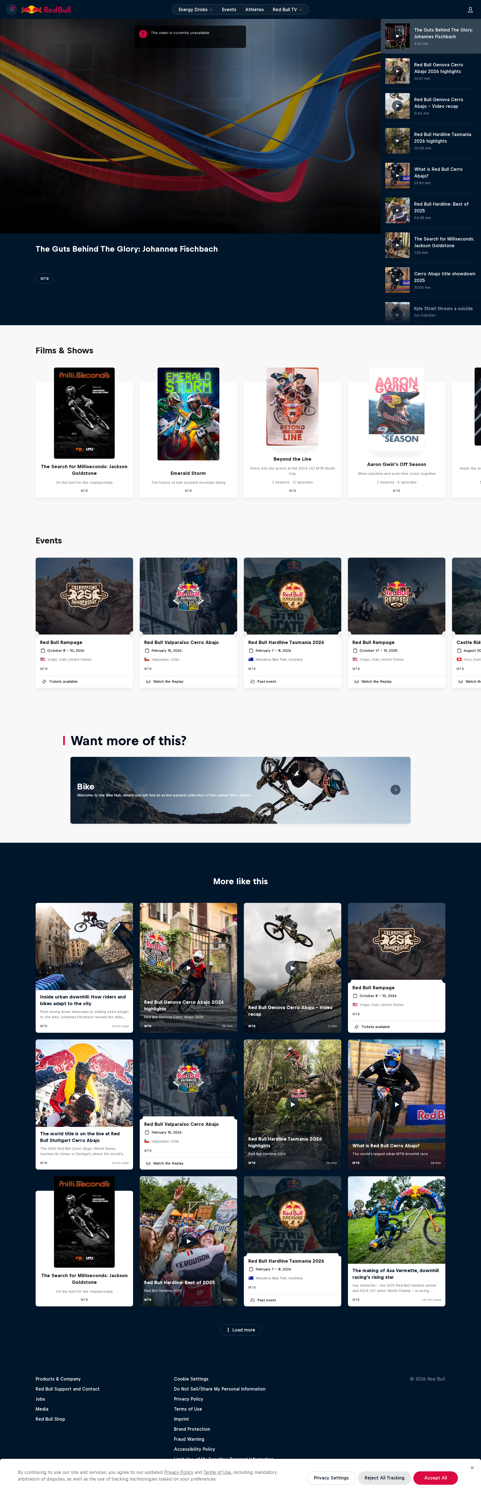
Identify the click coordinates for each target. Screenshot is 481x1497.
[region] (240, 1478)
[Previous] (6, 432)
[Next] (474, 432)
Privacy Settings (331, 1477)
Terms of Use (217, 1472)
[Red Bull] (46, 9)
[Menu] (12, 9)
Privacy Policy (178, 1472)
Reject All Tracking (384, 1477)
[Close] (472, 1467)
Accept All (435, 1477)
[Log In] (470, 9)
